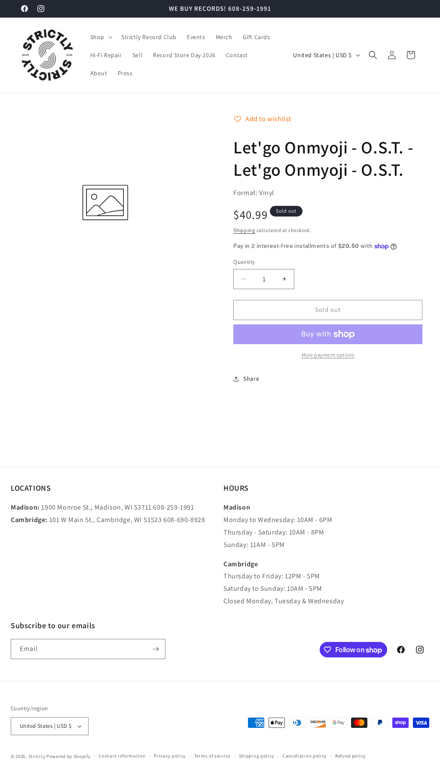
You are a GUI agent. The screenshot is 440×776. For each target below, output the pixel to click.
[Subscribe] (155, 649)
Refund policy (350, 756)
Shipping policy (257, 756)
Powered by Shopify (68, 756)
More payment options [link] (328, 354)
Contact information (122, 756)
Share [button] (251, 378)
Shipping (244, 230)
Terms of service (212, 756)
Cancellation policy (305, 756)
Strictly (37, 756)
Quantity (244, 262)
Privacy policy (170, 756)
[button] (100, 37)
